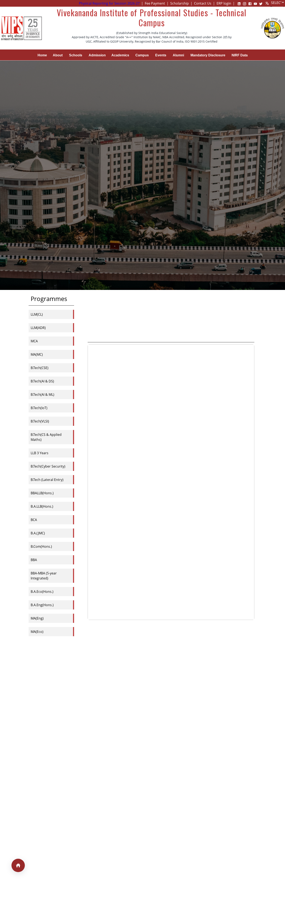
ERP (224, 3)
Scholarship (179, 3)
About (58, 55)
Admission (97, 55)
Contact (202, 3)
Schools (75, 55)
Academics (120, 55)
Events (160, 55)
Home (42, 55)
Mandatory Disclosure (207, 55)
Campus (142, 55)
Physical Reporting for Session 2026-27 (109, 3)
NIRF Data (240, 55)
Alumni (178, 55)
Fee (155, 3)
